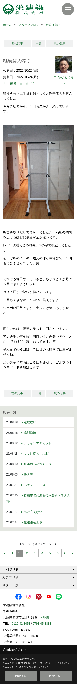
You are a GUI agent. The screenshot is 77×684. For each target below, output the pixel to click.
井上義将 (9, 83)
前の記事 (17, 43)
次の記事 (60, 43)
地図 (46, 617)
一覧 (38, 43)
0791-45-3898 (42, 623)
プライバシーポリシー (43, 662)
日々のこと (28, 83)
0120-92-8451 (21, 623)
